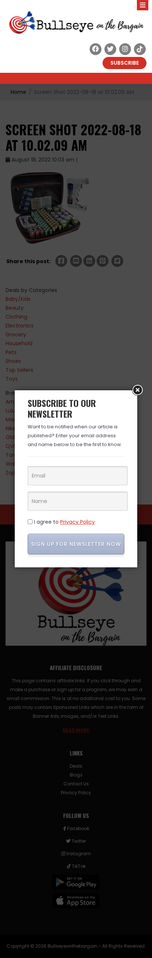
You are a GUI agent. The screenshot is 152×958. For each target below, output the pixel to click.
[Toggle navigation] (142, 5)
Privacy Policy (77, 522)
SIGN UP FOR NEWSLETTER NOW (76, 544)
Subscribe (124, 63)
